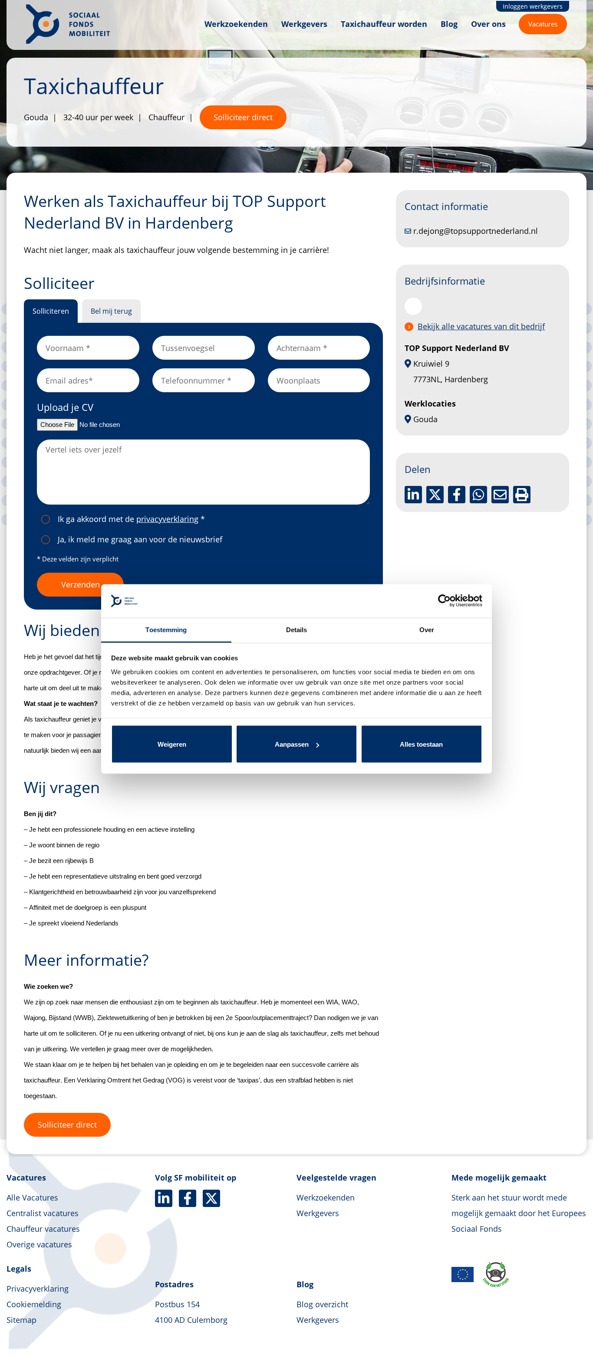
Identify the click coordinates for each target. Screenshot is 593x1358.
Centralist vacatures (43, 1213)
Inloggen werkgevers (533, 6)
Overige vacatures (39, 1244)
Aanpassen (292, 744)
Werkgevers (304, 24)
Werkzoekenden (236, 24)
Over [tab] (426, 629)
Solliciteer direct (243, 117)
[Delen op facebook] (456, 494)
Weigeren (172, 744)
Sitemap (21, 1320)
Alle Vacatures (32, 1197)
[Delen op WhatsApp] (478, 494)
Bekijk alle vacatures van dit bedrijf (481, 326)
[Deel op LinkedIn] (413, 494)
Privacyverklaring (38, 1288)
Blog (449, 24)
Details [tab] (296, 629)
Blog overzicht (322, 1304)
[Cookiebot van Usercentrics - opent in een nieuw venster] (444, 600)
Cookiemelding (34, 1304)
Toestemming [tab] (166, 629)
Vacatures (542, 24)
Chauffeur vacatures (43, 1229)
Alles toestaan (421, 744)
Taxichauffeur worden (384, 24)
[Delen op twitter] (435, 494)
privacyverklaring (167, 519)
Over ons (488, 24)
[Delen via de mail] (500, 494)
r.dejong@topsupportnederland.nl (475, 231)
